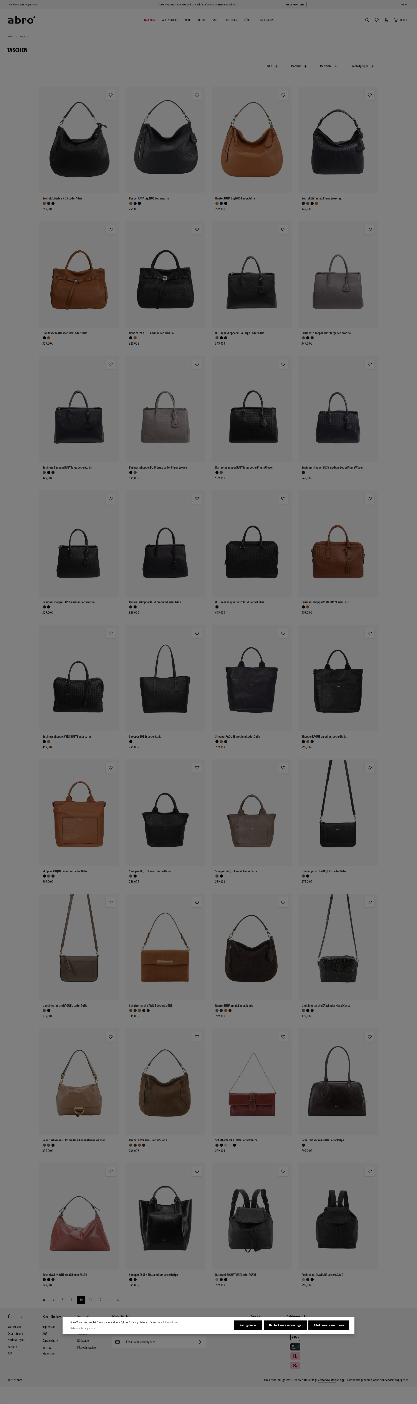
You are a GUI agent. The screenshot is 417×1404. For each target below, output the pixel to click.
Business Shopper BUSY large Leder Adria (239, 333)
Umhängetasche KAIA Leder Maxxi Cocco (326, 1005)
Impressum (49, 1327)
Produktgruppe (360, 66)
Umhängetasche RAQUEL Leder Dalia (324, 871)
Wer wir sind (15, 1327)
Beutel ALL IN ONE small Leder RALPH (65, 1275)
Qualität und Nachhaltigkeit (16, 1337)
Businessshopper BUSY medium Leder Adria (69, 602)
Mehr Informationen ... (169, 1322)
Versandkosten (327, 1380)
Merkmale (326, 66)
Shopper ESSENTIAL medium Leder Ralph (153, 1275)
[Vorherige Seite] (53, 1300)
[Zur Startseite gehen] (21, 20)
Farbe (269, 66)
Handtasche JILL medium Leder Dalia (65, 333)
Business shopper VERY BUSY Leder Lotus (239, 602)
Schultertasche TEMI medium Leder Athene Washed (74, 1140)
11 (91, 1301)
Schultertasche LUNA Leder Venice (236, 1140)
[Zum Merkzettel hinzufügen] (111, 95)
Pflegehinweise (86, 1347)
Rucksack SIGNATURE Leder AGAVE (235, 1275)
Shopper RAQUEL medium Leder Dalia (237, 736)
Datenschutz (50, 1340)
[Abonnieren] (200, 1342)
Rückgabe (83, 1340)
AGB (45, 1333)
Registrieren (31, 4)
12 (101, 1301)
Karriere (12, 1347)
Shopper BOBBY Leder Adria (145, 736)
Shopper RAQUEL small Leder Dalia (150, 871)
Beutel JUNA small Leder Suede (234, 1005)
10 (82, 1301)
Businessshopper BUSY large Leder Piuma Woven (158, 467)
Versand (82, 1333)
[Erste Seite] (44, 1300)
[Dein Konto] (386, 20)
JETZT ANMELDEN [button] (295, 4)
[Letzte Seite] (118, 1300)
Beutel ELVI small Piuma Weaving (321, 198)
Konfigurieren (248, 1325)
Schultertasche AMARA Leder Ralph (323, 1140)
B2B (10, 1353)
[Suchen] (367, 20)
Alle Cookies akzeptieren (329, 1325)
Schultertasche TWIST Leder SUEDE (150, 1005)
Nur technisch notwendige (285, 1325)
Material (296, 66)
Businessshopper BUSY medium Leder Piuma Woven (332, 467)
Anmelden (14, 4)
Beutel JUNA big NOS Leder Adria (62, 198)
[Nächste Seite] (109, 1300)
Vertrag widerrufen (49, 1350)
